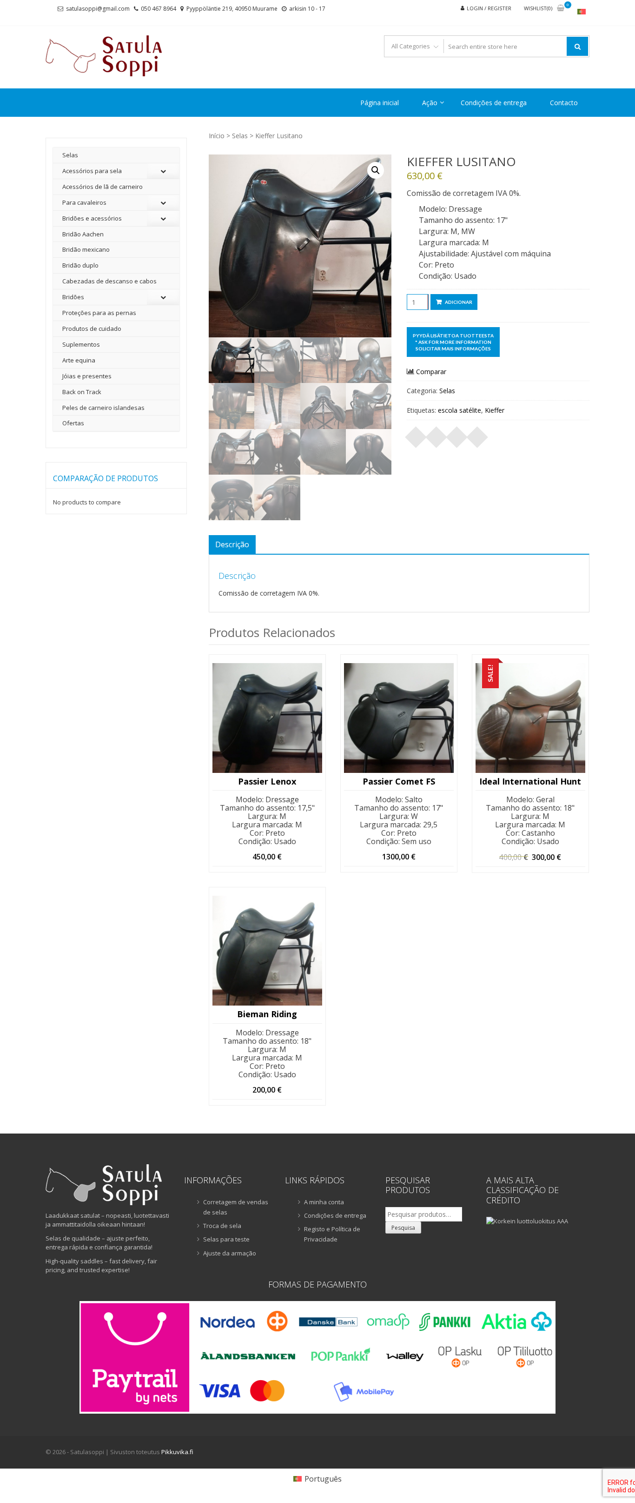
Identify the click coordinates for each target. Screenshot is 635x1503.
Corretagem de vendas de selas (235, 1207)
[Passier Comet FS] (399, 718)
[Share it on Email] (477, 434)
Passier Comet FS (399, 782)
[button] (375, 170)
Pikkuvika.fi (177, 1452)
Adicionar (458, 302)
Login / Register (489, 8)
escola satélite (459, 410)
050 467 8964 (158, 9)
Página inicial (379, 102)
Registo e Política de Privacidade (332, 1234)
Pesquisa (403, 1228)
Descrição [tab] (232, 544)
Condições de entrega (494, 102)
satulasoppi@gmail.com (98, 9)
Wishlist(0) (538, 8)
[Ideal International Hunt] (530, 718)
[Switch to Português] (581, 11)
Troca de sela (222, 1225)
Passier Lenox (267, 782)
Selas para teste (226, 1239)
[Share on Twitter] (436, 434)
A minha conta (324, 1202)
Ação (429, 102)
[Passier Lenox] (267, 718)
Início (217, 135)
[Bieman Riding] (267, 951)
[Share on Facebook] (416, 434)
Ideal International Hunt (530, 782)
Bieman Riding (267, 1014)
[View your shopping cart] (560, 8)
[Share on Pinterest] (457, 434)
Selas (240, 135)
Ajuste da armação (229, 1253)
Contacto (564, 102)
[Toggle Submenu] (163, 171)
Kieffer (494, 410)
